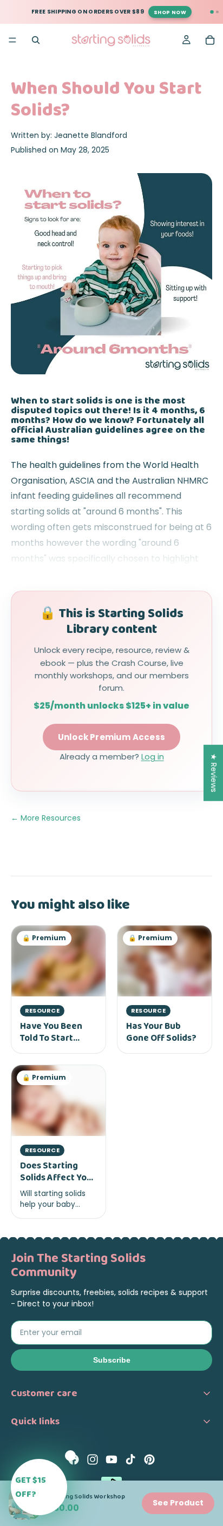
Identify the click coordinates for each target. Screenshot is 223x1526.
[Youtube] (111, 1459)
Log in (152, 756)
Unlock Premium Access (111, 737)
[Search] (36, 40)
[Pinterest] (149, 1459)
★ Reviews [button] (213, 772)
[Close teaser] (70, 1455)
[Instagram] (92, 1459)
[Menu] (12, 40)
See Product (178, 1502)
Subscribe (111, 1360)
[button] (39, 1487)
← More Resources (46, 817)
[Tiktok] (130, 1459)
